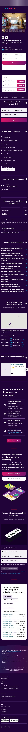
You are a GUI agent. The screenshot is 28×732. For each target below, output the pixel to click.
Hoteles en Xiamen (7, 616)
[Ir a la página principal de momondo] (10, 8)
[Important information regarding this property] (26, 202)
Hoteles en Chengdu (8, 636)
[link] (14, 440)
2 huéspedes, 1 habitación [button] (10, 58)
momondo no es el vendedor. (10, 656)
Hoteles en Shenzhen (8, 625)
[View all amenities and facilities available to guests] (26, 132)
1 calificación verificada (15, 49)
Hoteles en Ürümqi (7, 630)
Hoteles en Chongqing (8, 627)
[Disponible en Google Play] (5, 720)
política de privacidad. (15, 573)
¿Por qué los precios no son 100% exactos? (11, 661)
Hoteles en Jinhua (7, 632)
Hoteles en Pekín (7, 619)
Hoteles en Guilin (7, 623)
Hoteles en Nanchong (18, 669)
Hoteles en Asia (13, 667)
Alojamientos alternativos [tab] (10, 599)
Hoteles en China (21, 667)
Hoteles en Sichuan (7, 669)
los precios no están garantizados (14, 651)
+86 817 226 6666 (6, 47)
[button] (2, 8)
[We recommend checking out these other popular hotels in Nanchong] (26, 358)
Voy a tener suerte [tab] (8, 603)
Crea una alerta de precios (14, 432)
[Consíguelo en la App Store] (14, 720)
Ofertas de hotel (4, 667)
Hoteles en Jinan (7, 634)
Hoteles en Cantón (7, 621)
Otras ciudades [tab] (7, 596)
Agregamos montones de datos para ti (13, 658)
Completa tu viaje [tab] (8, 607)
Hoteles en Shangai (8, 614)
